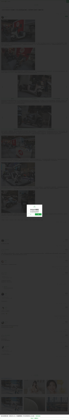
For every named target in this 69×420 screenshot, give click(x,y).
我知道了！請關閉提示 (34, 418)
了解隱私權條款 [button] (37, 415)
